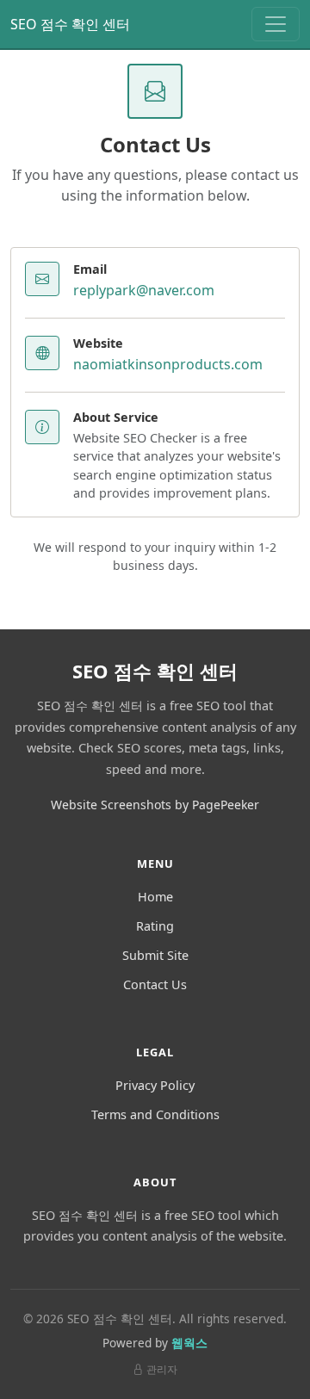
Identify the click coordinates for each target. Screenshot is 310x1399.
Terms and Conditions (155, 1114)
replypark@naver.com (143, 290)
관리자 (161, 1369)
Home (155, 896)
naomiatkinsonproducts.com (168, 364)
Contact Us (155, 984)
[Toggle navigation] (275, 24)
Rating (155, 926)
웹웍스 (189, 1342)
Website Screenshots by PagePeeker (155, 804)
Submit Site (155, 955)
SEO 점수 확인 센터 (70, 24)
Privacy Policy (155, 1085)
